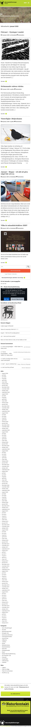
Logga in (4, 667)
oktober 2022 (5, 447)
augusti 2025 (5, 394)
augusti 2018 (5, 530)
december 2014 (5, 605)
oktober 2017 (5, 547)
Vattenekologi (5, 660)
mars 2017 (4, 559)
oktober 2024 (5, 409)
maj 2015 (4, 597)
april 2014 (4, 619)
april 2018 (4, 536)
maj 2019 (4, 516)
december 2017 (5, 543)
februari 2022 (5, 461)
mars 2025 (4, 401)
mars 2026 (4, 382)
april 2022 (4, 457)
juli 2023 (4, 433)
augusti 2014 (5, 612)
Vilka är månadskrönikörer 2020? (14, 225)
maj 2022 (4, 456)
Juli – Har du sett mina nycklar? (8, 336)
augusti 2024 (5, 413)
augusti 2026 (5, 373)
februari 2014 (5, 622)
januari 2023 (5, 444)
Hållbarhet (4, 640)
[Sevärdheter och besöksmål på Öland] (8, 311)
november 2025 (5, 389)
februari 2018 (5, 540)
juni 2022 (4, 454)
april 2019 (4, 518)
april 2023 (4, 438)
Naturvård (4, 648)
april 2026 (4, 380)
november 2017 (5, 545)
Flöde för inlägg (5, 669)
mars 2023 (4, 440)
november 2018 (5, 526)
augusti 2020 (5, 492)
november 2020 (5, 487)
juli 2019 (4, 512)
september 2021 (6, 469)
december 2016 (5, 564)
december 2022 (5, 445)
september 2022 (6, 449)
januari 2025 (5, 404)
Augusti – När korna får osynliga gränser (10, 333)
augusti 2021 (5, 471)
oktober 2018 (5, 528)
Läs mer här (3, 283)
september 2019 (6, 509)
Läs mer (3, 81)
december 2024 (5, 406)
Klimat (3, 643)
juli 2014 (4, 614)
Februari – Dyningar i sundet (12, 32)
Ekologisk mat (5, 633)
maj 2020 (4, 497)
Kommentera (21, 35)
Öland (3, 652)
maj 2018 (4, 535)
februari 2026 (5, 383)
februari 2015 (5, 602)
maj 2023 (4, 437)
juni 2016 (4, 574)
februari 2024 (5, 421)
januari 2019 (5, 523)
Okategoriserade (6, 650)
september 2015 (6, 590)
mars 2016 (4, 579)
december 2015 (5, 585)
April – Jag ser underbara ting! (9, 364)
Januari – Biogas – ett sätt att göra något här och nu (14, 173)
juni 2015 (4, 595)
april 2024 (4, 419)
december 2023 (5, 425)
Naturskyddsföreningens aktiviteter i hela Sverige (12, 277)
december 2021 (5, 464)
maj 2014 (4, 617)
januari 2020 (5, 504)
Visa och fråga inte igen (17, 299)
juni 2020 (4, 495)
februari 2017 (5, 561)
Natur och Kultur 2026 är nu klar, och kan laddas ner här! (14, 339)
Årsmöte (4, 629)
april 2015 (4, 598)
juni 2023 (4, 435)
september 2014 (6, 610)
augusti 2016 (5, 571)
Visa (7, 299)
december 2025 (5, 387)
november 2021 (5, 466)
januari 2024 (5, 423)
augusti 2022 (5, 450)
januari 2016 (5, 583)
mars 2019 (4, 519)
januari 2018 (5, 542)
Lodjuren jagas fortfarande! (7, 326)
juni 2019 (4, 514)
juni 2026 (4, 376)
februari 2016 (5, 581)
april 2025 (4, 399)
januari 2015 (5, 604)
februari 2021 (5, 481)
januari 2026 (5, 385)
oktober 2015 (5, 588)
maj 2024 (4, 418)
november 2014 (5, 607)
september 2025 (6, 392)
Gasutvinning (5, 638)
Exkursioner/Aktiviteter (7, 635)
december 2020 (5, 485)
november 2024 (5, 407)
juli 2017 (4, 552)
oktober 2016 (5, 567)
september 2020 (6, 490)
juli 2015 (4, 593)
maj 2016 (4, 576)
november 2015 (5, 586)
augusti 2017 (5, 550)
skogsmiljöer (5, 659)
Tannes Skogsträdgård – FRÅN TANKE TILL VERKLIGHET (7, 353)
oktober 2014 (5, 609)
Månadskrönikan (6, 645)
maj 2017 (4, 555)
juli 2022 (4, 452)
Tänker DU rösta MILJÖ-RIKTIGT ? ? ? (9, 329)
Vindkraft (4, 662)
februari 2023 (5, 442)
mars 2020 (4, 500)
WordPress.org (5, 672)
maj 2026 (4, 378)
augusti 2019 (5, 511)
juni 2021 (4, 475)
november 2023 (5, 426)
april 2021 (4, 478)
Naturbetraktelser (6, 647)
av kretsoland (13, 35)
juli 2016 (4, 573)
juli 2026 (4, 375)
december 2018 (5, 524)
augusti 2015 (5, 592)
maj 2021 (4, 476)
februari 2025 (5, 402)
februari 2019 (5, 521)
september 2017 (6, 548)
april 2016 (4, 578)
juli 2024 (4, 414)
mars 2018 (4, 538)
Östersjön (4, 657)
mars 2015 (4, 600)
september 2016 (6, 569)
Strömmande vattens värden (12, 86)
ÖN (1, 14)
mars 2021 (4, 480)
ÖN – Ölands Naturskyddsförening (10, 287)
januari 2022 (5, 462)
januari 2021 (5, 483)
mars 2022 (4, 459)
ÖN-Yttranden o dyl (6, 655)
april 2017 (4, 557)
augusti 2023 (5, 432)
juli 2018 (4, 531)
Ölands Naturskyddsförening (8, 653)
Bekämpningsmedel (6, 631)
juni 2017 (4, 554)
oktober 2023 (5, 428)
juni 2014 (4, 616)
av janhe (12, 89)
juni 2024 (4, 416)
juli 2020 (4, 493)
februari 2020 (5, 502)
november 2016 (5, 566)
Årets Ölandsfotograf (7, 628)
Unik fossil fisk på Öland (8, 367)
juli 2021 (4, 473)
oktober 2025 (5, 390)
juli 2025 (4, 395)
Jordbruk (4, 641)
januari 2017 (5, 562)
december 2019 (5, 505)
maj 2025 (4, 397)
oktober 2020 (5, 488)
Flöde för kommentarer (7, 671)
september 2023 (6, 430)
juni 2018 (4, 533)
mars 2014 (4, 621)
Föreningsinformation (7, 636)
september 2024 (6, 411)
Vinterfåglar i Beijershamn (11, 119)
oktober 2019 (5, 507)
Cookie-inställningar (5, 726)
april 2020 (4, 499)
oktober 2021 (5, 468)
